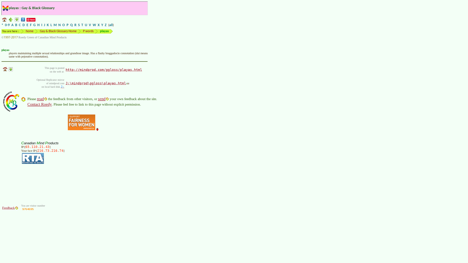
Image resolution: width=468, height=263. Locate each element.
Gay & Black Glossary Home (58, 31)
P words (88, 31)
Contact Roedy (39, 104)
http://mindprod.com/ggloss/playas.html (104, 70)
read (40, 98)
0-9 (7, 25)
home (29, 31)
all (111, 25)
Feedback (8, 208)
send (101, 98)
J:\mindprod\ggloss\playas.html (96, 83)
